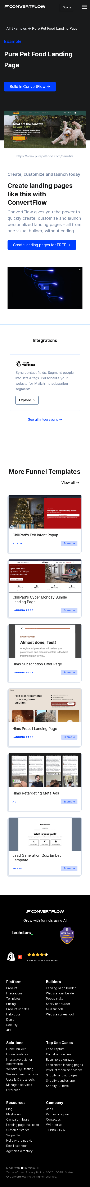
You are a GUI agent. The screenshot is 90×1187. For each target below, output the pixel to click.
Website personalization (23, 1074)
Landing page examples (23, 1124)
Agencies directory (19, 1151)
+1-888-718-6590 (58, 1130)
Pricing (11, 1004)
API (8, 1030)
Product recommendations (64, 1070)
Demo (10, 1019)
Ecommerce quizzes (60, 1059)
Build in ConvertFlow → (30, 86)
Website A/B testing (19, 1069)
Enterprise (13, 1090)
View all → (70, 482)
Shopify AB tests (57, 1086)
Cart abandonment (59, 1054)
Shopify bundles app (60, 1080)
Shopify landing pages (61, 1075)
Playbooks (13, 1114)
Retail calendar (16, 1145)
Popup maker (55, 998)
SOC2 (50, 1172)
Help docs (13, 1014)
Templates (13, 998)
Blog (9, 1109)
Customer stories (18, 1130)
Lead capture (55, 1049)
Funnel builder (16, 1049)
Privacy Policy (35, 1172)
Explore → (27, 400)
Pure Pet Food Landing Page (54, 28)
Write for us (54, 1124)
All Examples (16, 28)
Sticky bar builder (58, 1004)
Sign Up (67, 7)
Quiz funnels (54, 1009)
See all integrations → (45, 419)
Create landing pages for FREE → (42, 245)
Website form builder (60, 993)
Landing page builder (61, 988)
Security (12, 1025)
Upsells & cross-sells (20, 1079)
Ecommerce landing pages (64, 1065)
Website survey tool (60, 1014)
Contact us (53, 1119)
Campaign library (18, 1119)
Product (11, 988)
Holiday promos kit (19, 1140)
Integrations (14, 993)
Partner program (57, 1114)
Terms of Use (15, 1172)
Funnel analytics (17, 1054)
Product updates (17, 1009)
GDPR (59, 1172)
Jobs (49, 1109)
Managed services (19, 1085)
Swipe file (13, 1135)
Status (69, 1172)
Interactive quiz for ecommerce (19, 1061)
